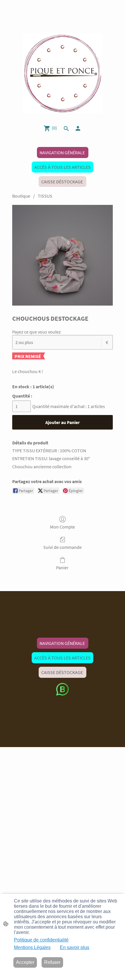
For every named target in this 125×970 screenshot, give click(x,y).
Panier (62, 567)
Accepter (25, 962)
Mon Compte (62, 527)
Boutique (21, 196)
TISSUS (45, 196)
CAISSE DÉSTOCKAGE (62, 182)
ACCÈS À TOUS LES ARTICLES (62, 167)
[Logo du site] (62, 73)
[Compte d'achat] (77, 128)
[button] (66, 128)
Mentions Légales (32, 947)
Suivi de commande (62, 547)
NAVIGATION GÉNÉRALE (63, 152)
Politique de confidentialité (41, 939)
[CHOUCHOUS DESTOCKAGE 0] (62, 255)
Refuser (52, 962)
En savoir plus (74, 947)
